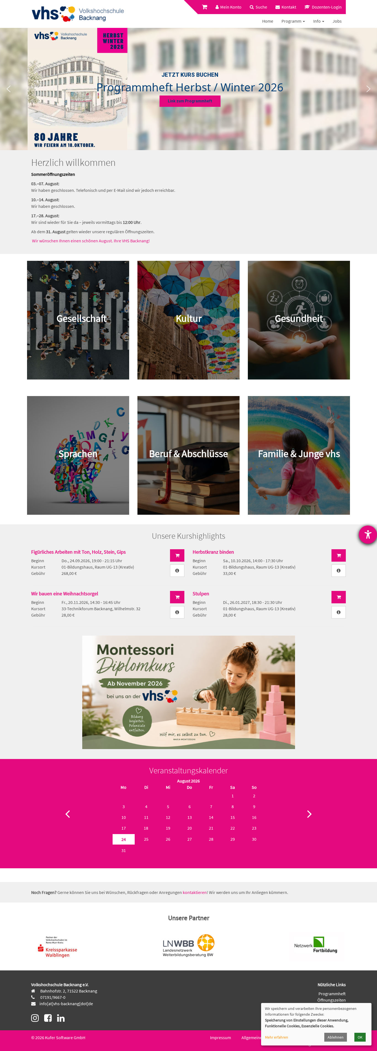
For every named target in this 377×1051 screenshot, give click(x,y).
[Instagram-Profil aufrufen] (35, 1018)
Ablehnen (336, 1037)
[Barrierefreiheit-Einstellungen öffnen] (368, 535)
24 (123, 839)
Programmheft (332, 993)
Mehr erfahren (276, 1037)
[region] (188, 89)
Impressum (220, 1037)
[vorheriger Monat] (67, 813)
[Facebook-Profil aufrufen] (48, 1018)
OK (360, 1037)
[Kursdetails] (177, 570)
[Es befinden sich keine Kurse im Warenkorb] (204, 7)
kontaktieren (195, 892)
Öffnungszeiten (331, 1000)
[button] (8, 88)
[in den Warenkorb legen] (177, 555)
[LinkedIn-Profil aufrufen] (61, 1018)
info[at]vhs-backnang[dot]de (66, 1003)
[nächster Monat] (309, 813)
